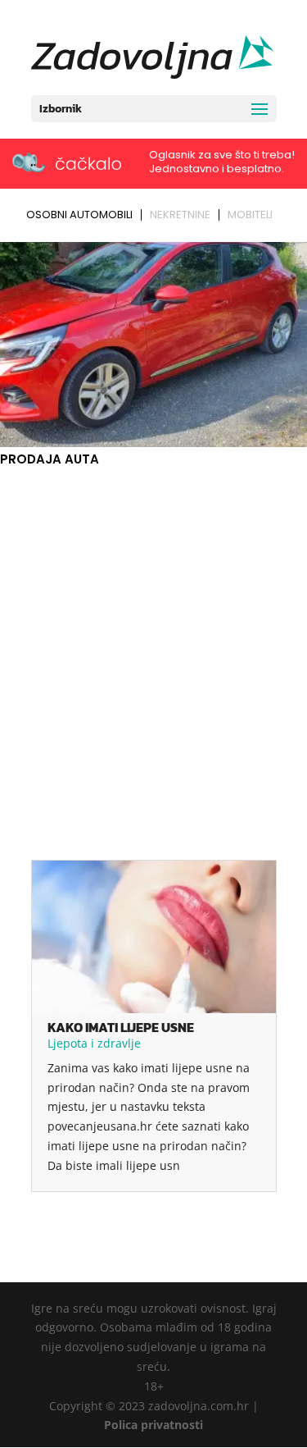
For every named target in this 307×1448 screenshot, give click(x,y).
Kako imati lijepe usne (120, 1027)
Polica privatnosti (153, 1424)
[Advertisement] (153, 632)
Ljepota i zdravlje (94, 1043)
